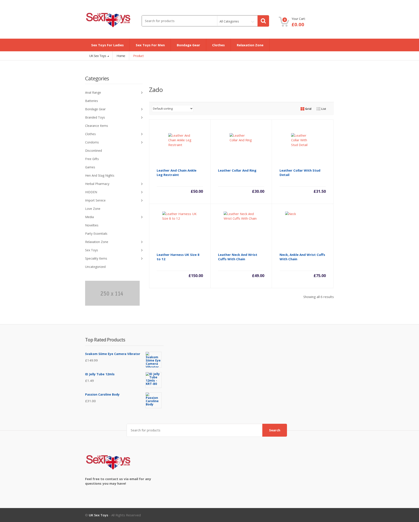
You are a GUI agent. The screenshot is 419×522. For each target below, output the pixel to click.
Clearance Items (96, 126)
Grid (307, 109)
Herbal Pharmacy (97, 184)
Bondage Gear (188, 45)
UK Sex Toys (98, 55)
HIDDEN (91, 192)
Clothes (218, 45)
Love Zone (92, 209)
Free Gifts (92, 159)
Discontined (93, 150)
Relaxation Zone (250, 45)
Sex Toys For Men (150, 45)
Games (90, 167)
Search (274, 430)
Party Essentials (96, 233)
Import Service (95, 200)
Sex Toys (91, 250)
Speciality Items (96, 258)
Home (121, 55)
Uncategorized (95, 267)
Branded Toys (95, 117)
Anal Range (93, 92)
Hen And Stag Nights (99, 175)
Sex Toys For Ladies (107, 45)
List (323, 109)
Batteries (91, 101)
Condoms (92, 142)
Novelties (91, 225)
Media (89, 217)
